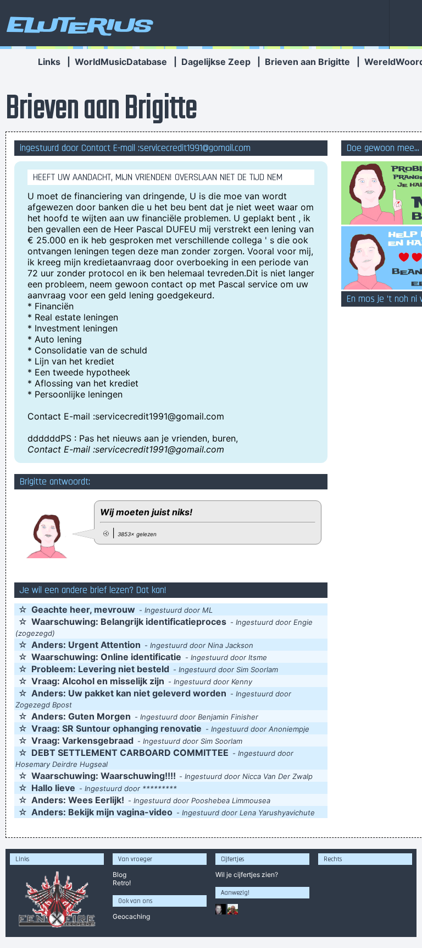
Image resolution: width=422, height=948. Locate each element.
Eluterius (78, 24)
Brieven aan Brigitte (307, 61)
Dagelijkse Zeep (216, 61)
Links (49, 61)
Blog (119, 874)
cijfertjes (247, 874)
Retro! (122, 883)
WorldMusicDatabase (121, 61)
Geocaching (131, 916)
